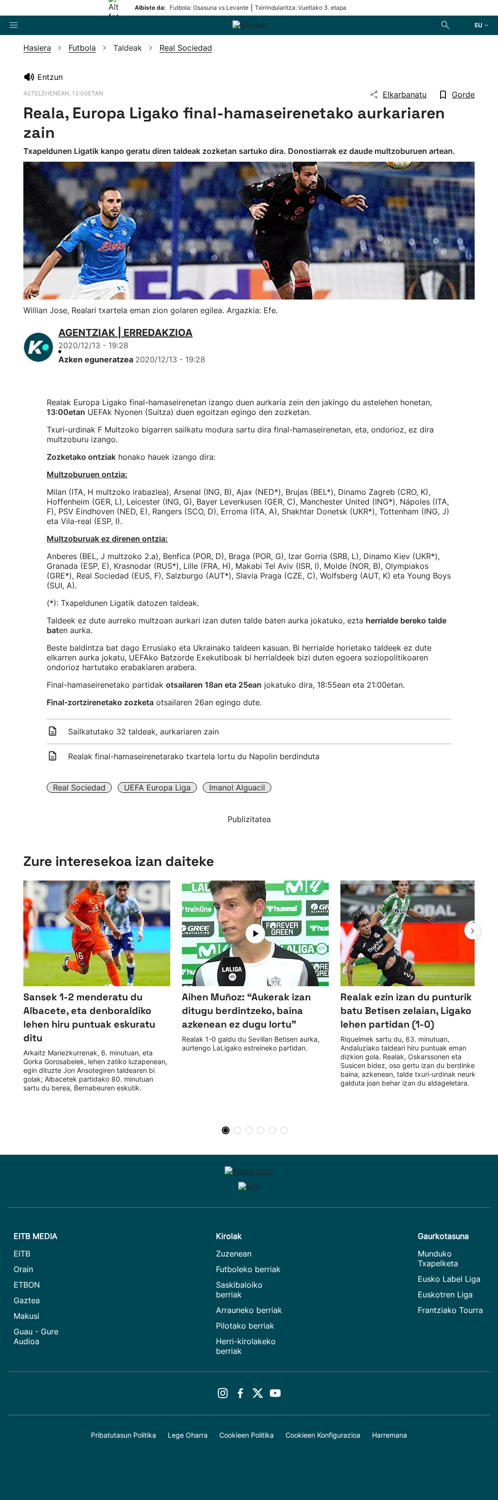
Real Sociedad (79, 787)
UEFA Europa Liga (157, 787)
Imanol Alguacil (237, 787)
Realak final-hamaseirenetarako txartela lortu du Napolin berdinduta (194, 756)
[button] (472, 931)
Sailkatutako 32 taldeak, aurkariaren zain (143, 731)
